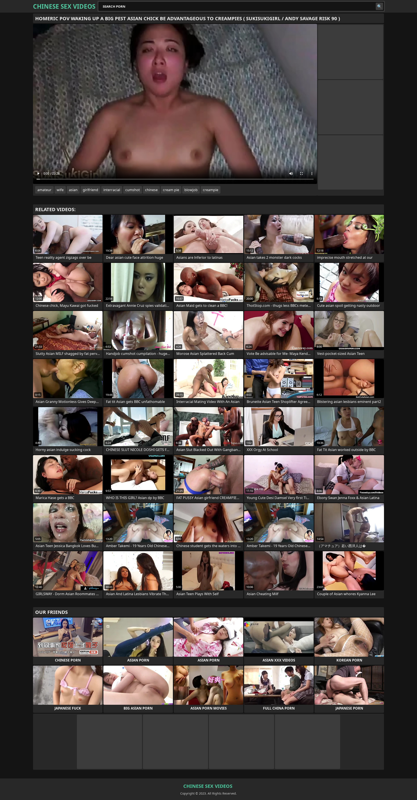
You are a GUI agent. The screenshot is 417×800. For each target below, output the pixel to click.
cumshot (132, 189)
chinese (151, 189)
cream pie (171, 189)
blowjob (191, 189)
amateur (44, 189)
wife (60, 189)
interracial (111, 189)
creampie (210, 189)
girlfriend (90, 189)
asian (73, 189)
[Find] (379, 6)
